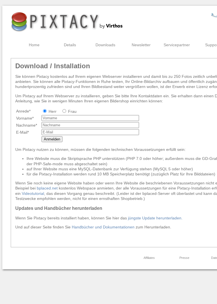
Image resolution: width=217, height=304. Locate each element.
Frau (72, 111)
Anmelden (52, 139)
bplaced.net (47, 188)
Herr (53, 111)
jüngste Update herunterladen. (155, 218)
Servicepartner (177, 45)
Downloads (105, 45)
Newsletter (141, 45)
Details (70, 45)
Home (34, 45)
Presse (184, 257)
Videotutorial (33, 193)
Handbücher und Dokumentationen (104, 227)
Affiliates (149, 257)
